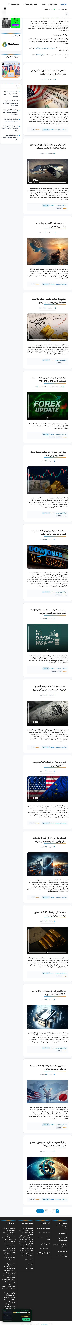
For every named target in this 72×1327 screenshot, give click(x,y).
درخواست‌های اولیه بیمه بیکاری (45, 48)
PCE (60, 671)
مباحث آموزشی (45, 1248)
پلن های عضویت (62, 1256)
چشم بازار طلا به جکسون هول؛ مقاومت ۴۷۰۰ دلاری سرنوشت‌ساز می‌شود (10, 128)
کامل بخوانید (28, 1259)
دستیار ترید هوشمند (49, 9)
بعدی (40, 1211)
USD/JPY (59, 1127)
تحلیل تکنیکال (45, 1244)
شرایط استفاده (62, 1251)
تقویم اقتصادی (40, 55)
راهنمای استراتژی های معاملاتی (60, 1246)
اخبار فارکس (64, 4)
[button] (66, 14)
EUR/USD (59, 437)
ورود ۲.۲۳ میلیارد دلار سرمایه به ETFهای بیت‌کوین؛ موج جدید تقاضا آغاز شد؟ (10, 112)
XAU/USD (59, 363)
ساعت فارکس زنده (44, 1233)
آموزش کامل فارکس (43, 1253)
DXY (33, 129)
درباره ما (30, 1264)
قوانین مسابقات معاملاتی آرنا (62, 1239)
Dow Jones (58, 595)
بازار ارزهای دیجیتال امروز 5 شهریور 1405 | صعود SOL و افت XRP (10, 137)
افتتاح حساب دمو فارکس (44, 1238)
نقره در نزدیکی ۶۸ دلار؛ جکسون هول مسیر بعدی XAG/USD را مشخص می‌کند (10, 103)
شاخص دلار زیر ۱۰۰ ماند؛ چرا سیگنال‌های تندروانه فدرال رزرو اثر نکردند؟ (10, 94)
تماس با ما (29, 1268)
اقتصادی (54, 671)
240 (45, 1211)
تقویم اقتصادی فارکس (43, 1228)
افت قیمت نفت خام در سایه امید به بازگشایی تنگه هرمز (11, 120)
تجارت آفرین (44, 1324)
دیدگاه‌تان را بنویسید (61, 130)
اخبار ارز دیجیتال (53, 4)
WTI (33, 284)
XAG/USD (59, 208)
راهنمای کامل (63, 1233)
